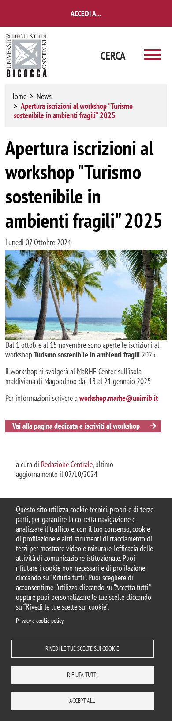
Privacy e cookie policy (40, 621)
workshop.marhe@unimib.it (118, 398)
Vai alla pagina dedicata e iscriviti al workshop (76, 426)
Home (18, 96)
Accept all (82, 701)
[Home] (27, 55)
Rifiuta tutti (82, 675)
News (44, 96)
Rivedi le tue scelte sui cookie (82, 648)
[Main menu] (152, 55)
